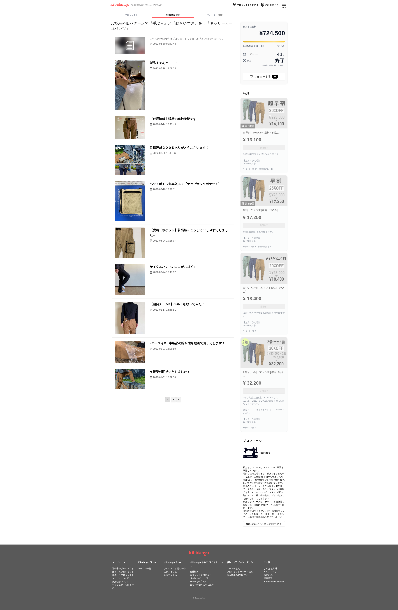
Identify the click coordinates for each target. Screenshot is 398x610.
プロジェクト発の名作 (175, 568)
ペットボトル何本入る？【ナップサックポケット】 (185, 184)
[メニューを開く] (284, 5)
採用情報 (268, 578)
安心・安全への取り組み (202, 584)
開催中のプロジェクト (123, 568)
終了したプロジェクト (123, 571)
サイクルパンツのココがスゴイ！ (173, 266)
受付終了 (264, 148)
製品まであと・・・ (164, 63)
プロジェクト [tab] (131, 15)
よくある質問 (270, 568)
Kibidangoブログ (198, 581)
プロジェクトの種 (121, 578)
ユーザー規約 (233, 568)
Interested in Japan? (274, 581)
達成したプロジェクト (123, 575)
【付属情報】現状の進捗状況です (173, 119)
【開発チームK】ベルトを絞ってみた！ (177, 304)
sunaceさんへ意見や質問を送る (266, 524)
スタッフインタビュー (201, 575)
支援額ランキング (121, 581)
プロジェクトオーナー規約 (240, 571)
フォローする (265, 76)
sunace (265, 452)
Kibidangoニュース (199, 578)
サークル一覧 (144, 568)
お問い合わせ (270, 575)
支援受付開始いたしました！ (170, 371)
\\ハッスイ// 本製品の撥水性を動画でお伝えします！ (187, 343)
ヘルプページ (270, 571)
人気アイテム (170, 571)
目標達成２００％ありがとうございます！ (179, 147)
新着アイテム (170, 575)
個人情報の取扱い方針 (238, 575)
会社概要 (194, 571)
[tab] (173, 15)
